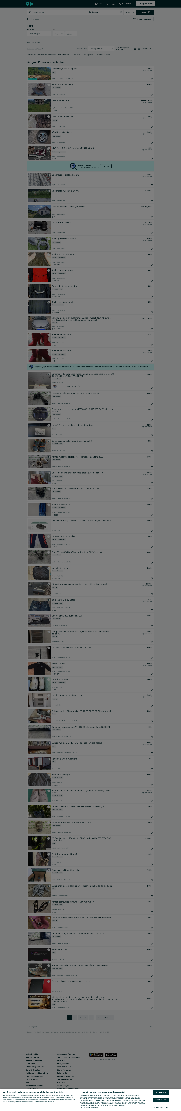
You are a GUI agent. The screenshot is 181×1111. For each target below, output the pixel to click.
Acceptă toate (161, 1092)
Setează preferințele (161, 1107)
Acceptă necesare (161, 1100)
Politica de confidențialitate (44, 1102)
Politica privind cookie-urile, (24, 1102)
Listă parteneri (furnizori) (89, 1107)
